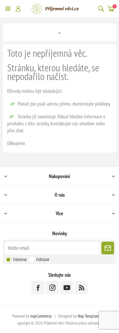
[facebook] (37, 287)
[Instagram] (52, 287)
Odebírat (20, 259)
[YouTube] (66, 287)
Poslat (107, 248)
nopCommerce (41, 316)
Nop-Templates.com (92, 316)
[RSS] (81, 287)
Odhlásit (42, 259)
